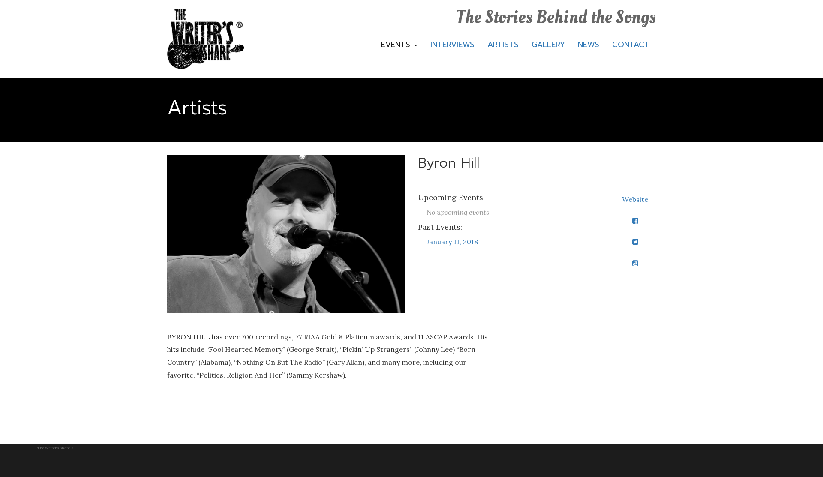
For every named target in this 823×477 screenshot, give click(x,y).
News (588, 45)
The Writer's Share (53, 448)
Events (397, 45)
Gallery (548, 45)
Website (635, 199)
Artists (503, 45)
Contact (630, 45)
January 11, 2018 (452, 241)
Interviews (452, 45)
